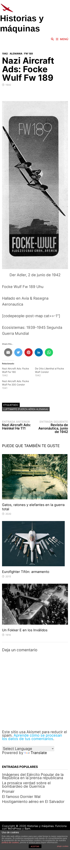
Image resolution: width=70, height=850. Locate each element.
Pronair (8, 791)
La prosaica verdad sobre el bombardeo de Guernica (26, 785)
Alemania (16, 53)
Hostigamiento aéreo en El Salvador (33, 801)
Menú (64, 39)
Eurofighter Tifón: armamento (25, 572)
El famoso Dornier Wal (21, 796)
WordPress (14, 828)
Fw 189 (28, 53)
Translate (39, 752)
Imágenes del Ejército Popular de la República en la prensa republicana (33, 776)
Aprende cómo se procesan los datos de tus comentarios (32, 737)
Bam (27, 828)
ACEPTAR (35, 846)
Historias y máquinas (40, 826)
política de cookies (10, 842)
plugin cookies (62, 846)
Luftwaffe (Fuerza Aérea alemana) (25, 409)
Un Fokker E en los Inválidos (24, 630)
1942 (5, 53)
